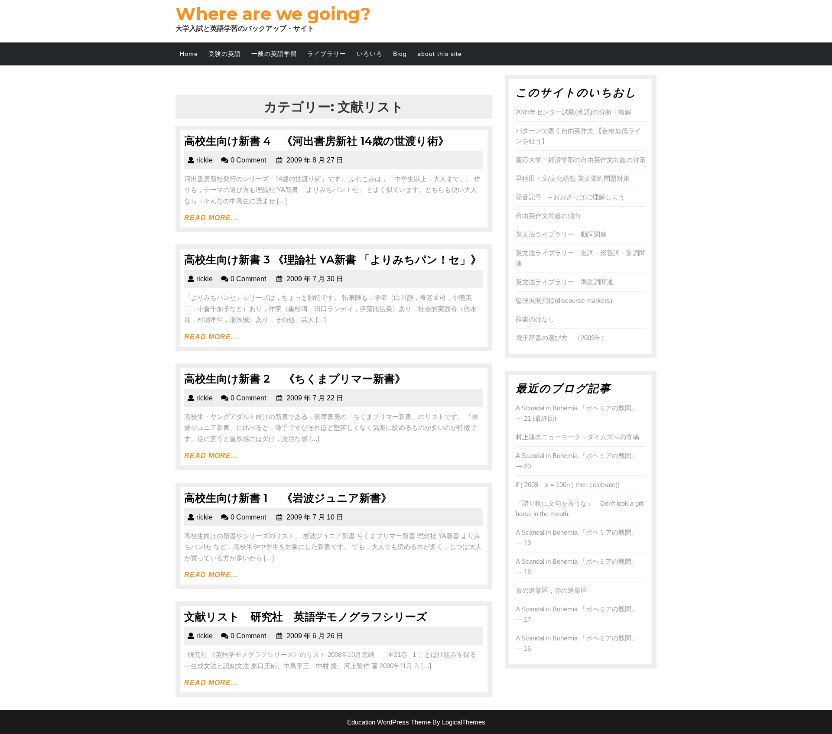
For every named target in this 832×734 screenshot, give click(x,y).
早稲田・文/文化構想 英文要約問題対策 (573, 178)
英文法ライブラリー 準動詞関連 (564, 282)
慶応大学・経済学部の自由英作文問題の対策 (581, 159)
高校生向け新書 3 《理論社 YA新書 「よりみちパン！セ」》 (332, 259)
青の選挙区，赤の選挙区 (551, 590)
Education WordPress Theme (389, 722)
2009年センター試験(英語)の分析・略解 (573, 112)
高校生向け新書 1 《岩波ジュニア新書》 (288, 497)
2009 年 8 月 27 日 (314, 160)
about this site (439, 53)
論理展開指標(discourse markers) (564, 300)
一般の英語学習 (274, 53)
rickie (204, 160)
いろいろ (370, 53)
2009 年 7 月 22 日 (314, 398)
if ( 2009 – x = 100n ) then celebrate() (568, 484)
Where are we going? (273, 13)
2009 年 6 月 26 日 (314, 636)
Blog (400, 53)
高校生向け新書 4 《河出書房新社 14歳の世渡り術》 (316, 140)
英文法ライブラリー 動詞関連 (561, 234)
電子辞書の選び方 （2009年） (562, 337)
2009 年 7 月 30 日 (314, 279)
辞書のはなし (535, 319)
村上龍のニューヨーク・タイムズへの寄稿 (577, 437)
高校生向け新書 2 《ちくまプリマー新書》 (295, 378)
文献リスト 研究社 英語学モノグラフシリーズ (305, 616)
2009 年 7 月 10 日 (314, 517)
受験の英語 (224, 53)
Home (189, 53)
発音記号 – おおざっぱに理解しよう (570, 197)
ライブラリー (326, 53)
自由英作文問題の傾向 (548, 215)
